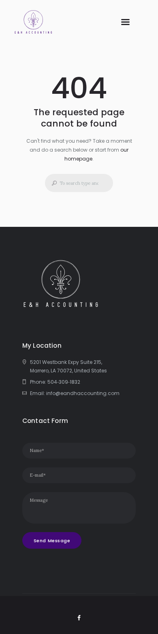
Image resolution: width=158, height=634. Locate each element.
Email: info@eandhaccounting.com (75, 393)
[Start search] (52, 183)
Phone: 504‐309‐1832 (55, 381)
